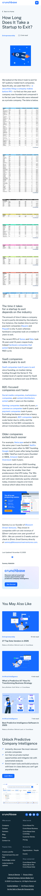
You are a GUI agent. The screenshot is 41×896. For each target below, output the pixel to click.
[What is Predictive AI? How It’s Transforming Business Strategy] (20, 661)
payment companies (11, 411)
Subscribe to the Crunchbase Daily (29, 866)
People (36, 850)
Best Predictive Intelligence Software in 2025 (20, 724)
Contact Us (6, 840)
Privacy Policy (28, 874)
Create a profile (7, 852)
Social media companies (13, 395)
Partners (5, 831)
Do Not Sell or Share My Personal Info (20, 889)
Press (4, 837)
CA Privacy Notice (27, 886)
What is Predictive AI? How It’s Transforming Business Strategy (17, 682)
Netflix (33, 445)
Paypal (5, 329)
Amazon (13, 457)
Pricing (25, 840)
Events (25, 854)
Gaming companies (10, 405)
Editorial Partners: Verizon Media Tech (20, 878)
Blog (3, 834)
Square (25, 326)
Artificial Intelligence (10, 676)
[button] (37, 2)
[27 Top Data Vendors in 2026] (20, 621)
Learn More (8, 776)
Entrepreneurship (8, 35)
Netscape (18, 442)
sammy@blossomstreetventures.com (20, 542)
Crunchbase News (29, 862)
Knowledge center (8, 860)
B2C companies (25, 417)
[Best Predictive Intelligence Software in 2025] (20, 703)
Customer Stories (29, 837)
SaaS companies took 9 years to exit (18, 367)
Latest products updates (7, 864)
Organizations (27, 850)
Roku (31, 339)
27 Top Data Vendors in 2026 (15, 641)
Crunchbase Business (30, 828)
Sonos (22, 339)
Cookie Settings (12, 886)
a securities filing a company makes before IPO (17, 89)
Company (5, 825)
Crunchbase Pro (28, 825)
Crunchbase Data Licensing (29, 833)
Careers (5, 828)
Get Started (11, 584)
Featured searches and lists (10, 856)
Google (5, 451)
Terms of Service (14, 874)
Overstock (6, 460)
